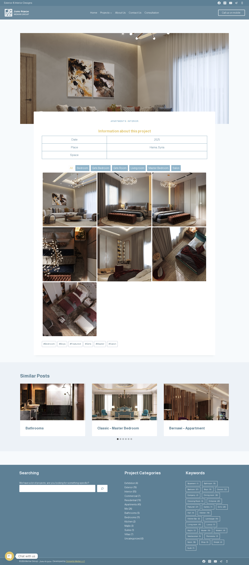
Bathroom (210, 483)
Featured (75, 344)
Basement (193, 483)
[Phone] (242, 3)
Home (93, 12)
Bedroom (49, 344)
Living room (194, 524)
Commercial (130, 496)
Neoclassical (194, 536)
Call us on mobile (231, 12)
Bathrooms (35, 428)
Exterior (128, 487)
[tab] (118, 439)
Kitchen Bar (194, 519)
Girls (88, 344)
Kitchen (128, 521)
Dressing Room (195, 501)
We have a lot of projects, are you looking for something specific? (54, 483)
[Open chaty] (9, 556)
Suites (127, 530)
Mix (126, 508)
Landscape (211, 519)
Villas (127, 534)
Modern (220, 530)
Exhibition (129, 483)
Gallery (208, 507)
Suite (191, 548)
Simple (218, 542)
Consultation (151, 12)
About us (120, 12)
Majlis (127, 525)
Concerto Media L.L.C (75, 561)
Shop (204, 542)
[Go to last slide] (26, 409)
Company (193, 495)
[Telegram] (236, 3)
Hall (191, 513)
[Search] (102, 488)
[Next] (223, 409)
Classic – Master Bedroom (118, 428)
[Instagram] (225, 3)
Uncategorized (132, 538)
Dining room (211, 495)
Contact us (135, 12)
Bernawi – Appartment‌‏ (187, 428)
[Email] (230, 3)
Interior (133, 121)
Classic (222, 489)
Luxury (210, 524)
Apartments (118, 121)
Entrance (214, 501)
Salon (112, 344)
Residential (130, 500)
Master (100, 344)
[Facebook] (219, 3)
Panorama (212, 536)
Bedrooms (130, 517)
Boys (62, 344)
